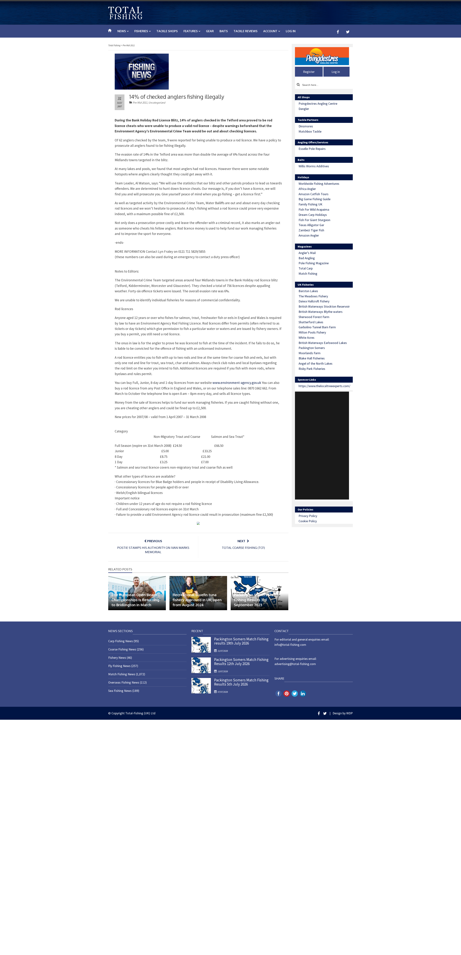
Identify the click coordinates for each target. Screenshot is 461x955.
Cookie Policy (308, 521)
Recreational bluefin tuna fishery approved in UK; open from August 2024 (197, 599)
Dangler (304, 109)
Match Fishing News (121, 674)
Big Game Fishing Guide (314, 199)
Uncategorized (157, 102)
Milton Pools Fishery (312, 332)
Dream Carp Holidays (313, 215)
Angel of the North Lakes (315, 363)
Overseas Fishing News (123, 682)
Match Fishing (308, 273)
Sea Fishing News (120, 691)
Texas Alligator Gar (311, 225)
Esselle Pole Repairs (312, 149)
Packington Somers (312, 348)
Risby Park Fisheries (312, 369)
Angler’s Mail (307, 253)
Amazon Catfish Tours (313, 194)
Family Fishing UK (310, 204)
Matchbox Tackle (310, 131)
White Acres (306, 337)
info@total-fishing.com (290, 645)
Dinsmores (306, 126)
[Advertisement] (322, 446)
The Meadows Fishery (313, 296)
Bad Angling (307, 258)
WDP (349, 713)
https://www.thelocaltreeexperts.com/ (324, 386)
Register (309, 72)
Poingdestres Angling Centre (318, 103)
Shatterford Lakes (311, 322)
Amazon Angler (309, 235)
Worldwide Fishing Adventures (319, 184)
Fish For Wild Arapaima (314, 209)
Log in (291, 31)
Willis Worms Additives (314, 166)
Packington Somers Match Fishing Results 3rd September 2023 (256, 599)
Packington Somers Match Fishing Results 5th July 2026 (241, 682)
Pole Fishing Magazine (314, 263)
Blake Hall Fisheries (312, 358)
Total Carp (306, 268)
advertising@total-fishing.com (295, 664)
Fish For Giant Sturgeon (314, 220)
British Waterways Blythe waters (321, 312)
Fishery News (117, 657)
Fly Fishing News (119, 666)
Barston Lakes (308, 291)
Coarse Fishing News (122, 649)
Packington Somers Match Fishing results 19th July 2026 (241, 641)
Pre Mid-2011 (140, 102)
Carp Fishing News (120, 641)
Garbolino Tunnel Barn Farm (317, 327)
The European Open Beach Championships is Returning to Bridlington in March (135, 599)
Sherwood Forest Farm (314, 317)
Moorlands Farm (310, 353)
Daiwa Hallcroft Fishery (314, 301)
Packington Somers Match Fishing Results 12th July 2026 (241, 661)
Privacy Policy (308, 516)
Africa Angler (307, 189)
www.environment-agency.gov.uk (236, 382)
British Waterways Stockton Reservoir (324, 306)
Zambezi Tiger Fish (311, 230)
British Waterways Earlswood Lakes (323, 343)
